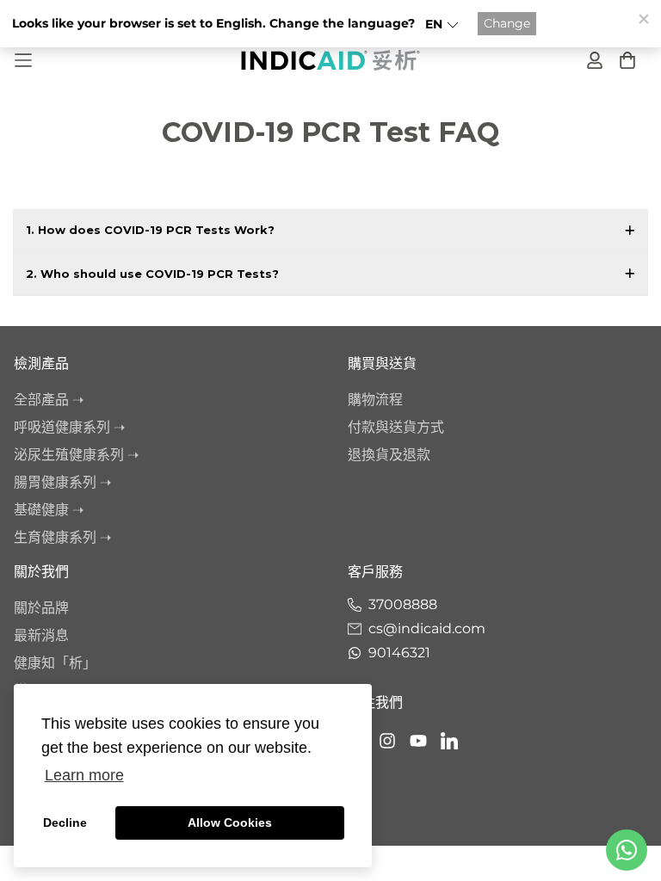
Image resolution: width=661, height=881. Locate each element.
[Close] (643, 18)
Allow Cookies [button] (230, 822)
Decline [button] (65, 822)
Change (507, 23)
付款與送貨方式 (396, 427)
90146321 (399, 652)
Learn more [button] (84, 775)
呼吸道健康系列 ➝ (69, 427)
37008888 (402, 604)
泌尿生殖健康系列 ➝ (76, 455)
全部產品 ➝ (48, 399)
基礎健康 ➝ (48, 510)
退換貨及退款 (389, 455)
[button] (442, 24)
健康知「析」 (55, 663)
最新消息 (41, 635)
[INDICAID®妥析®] (330, 59)
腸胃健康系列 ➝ (62, 482)
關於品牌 (41, 608)
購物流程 (375, 399)
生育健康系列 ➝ (62, 537)
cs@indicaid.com (426, 628)
